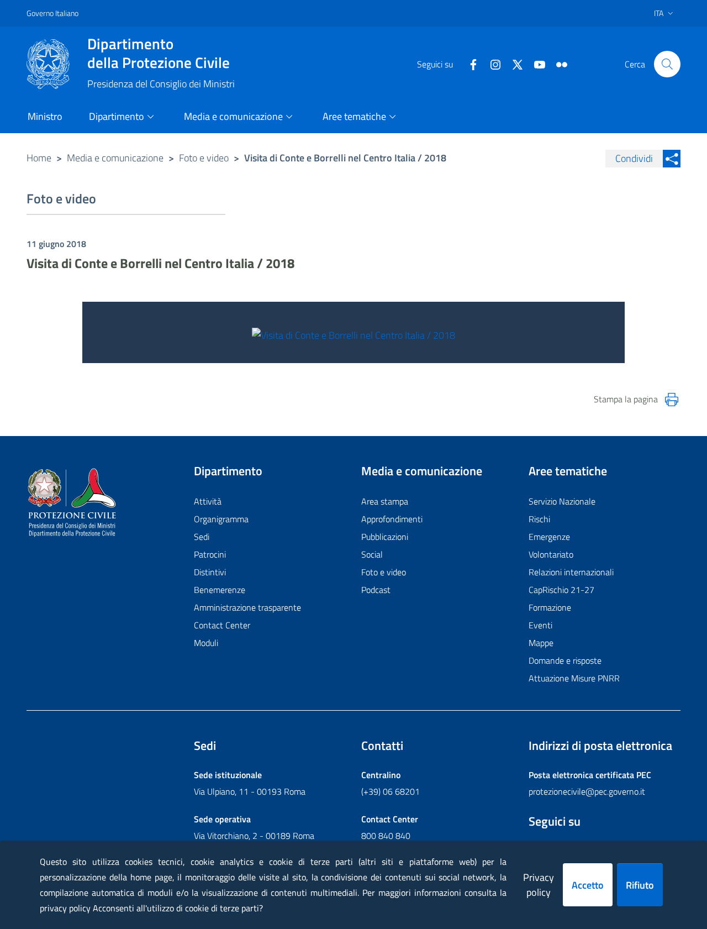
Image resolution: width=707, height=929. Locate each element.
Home (39, 157)
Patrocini (210, 554)
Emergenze (549, 536)
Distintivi (210, 572)
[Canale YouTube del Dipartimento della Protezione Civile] (535, 63)
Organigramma (221, 519)
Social (372, 554)
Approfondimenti (392, 519)
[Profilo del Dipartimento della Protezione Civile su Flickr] (557, 63)
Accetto (588, 885)
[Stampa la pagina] (671, 399)
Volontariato (551, 554)
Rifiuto (640, 885)
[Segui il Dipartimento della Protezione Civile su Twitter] (513, 63)
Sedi (201, 536)
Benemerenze (219, 589)
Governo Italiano (52, 13)
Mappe (541, 642)
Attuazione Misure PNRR (574, 678)
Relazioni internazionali (571, 572)
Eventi (540, 625)
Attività (207, 501)
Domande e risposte (565, 660)
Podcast (376, 589)
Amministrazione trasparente (247, 607)
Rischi (539, 519)
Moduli (206, 642)
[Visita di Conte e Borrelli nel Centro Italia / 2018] (353, 334)
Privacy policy (538, 885)
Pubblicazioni (384, 536)
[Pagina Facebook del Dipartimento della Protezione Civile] (469, 63)
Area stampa (384, 501)
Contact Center (222, 625)
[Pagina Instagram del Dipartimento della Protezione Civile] (491, 63)
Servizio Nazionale (562, 501)
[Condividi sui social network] (671, 158)
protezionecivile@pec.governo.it (587, 791)
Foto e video (204, 157)
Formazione (550, 607)
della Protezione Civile (158, 53)
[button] (667, 64)
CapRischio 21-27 (561, 589)
